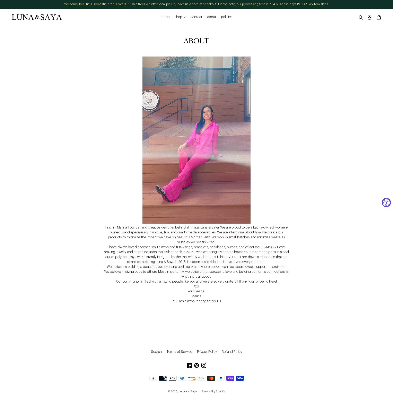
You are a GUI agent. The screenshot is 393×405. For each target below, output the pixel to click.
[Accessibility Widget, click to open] (386, 202)
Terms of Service (179, 351)
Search (156, 351)
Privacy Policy (207, 351)
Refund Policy (232, 351)
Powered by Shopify (213, 391)
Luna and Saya (188, 391)
